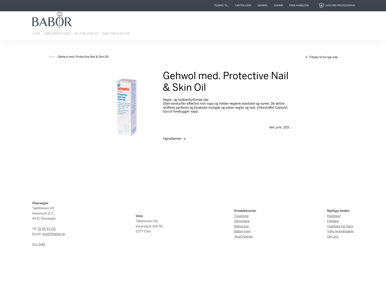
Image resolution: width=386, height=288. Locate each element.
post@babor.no (53, 234)
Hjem (36, 34)
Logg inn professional (340, 5)
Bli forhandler (87, 34)
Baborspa (241, 226)
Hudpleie (334, 216)
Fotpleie (333, 221)
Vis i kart (38, 244)
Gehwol (262, 5)
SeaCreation (243, 236)
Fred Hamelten (299, 5)
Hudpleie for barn (340, 226)
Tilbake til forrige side (323, 57)
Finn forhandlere (116, 34)
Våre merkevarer (57, 34)
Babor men (242, 231)
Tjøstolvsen (243, 5)
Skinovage (242, 221)
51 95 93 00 (47, 229)
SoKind (278, 5)
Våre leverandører (340, 231)
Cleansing (241, 216)
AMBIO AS (228, 282)
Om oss (332, 236)
